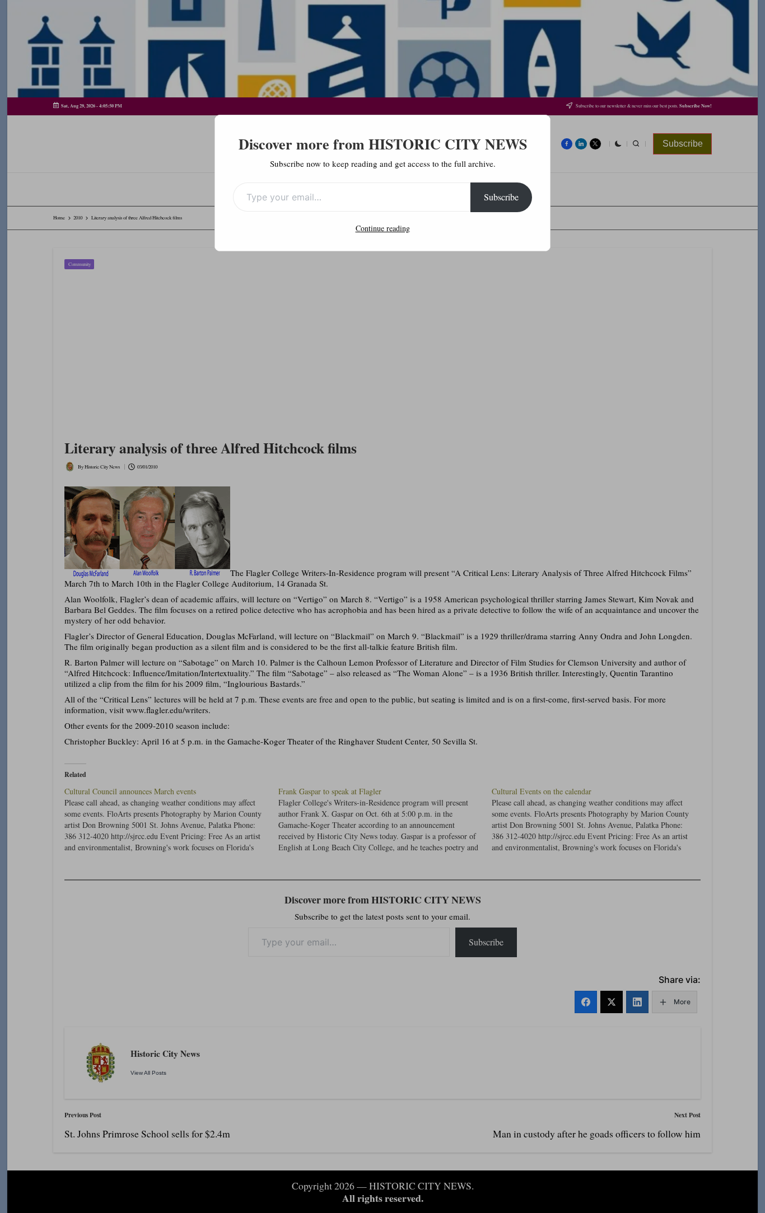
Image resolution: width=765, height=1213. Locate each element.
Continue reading (383, 228)
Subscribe (501, 197)
